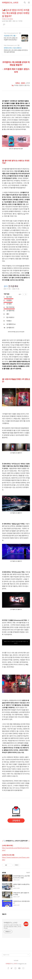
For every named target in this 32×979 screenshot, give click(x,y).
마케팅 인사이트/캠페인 (7, 19)
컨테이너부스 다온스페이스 (13, 48)
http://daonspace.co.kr (10, 45)
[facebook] (8, 968)
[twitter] (12, 968)
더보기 (28, 872)
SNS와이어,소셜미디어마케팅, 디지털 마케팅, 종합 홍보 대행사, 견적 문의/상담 (12, 926)
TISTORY (16, 960)
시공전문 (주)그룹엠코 (10, 36)
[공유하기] (8, 865)
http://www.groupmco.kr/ (11, 33)
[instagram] (15, 968)
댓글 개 (4, 914)
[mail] (23, 968)
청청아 (23, 83)
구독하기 (16, 820)
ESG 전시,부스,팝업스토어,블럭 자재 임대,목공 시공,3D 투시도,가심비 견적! (10, 39)
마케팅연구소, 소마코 (10, 2)
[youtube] (19, 968)
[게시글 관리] (11, 865)
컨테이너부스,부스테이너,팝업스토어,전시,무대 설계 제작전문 (16, 51)
